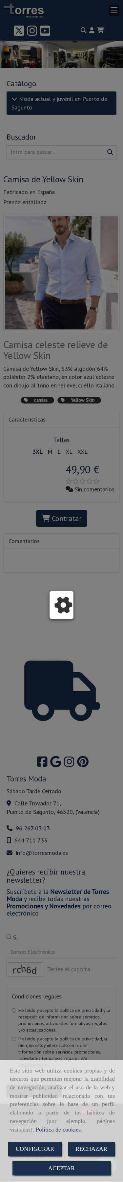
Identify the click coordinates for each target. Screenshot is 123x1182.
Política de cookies (58, 1129)
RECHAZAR (91, 1149)
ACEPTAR (61, 1168)
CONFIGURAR (35, 1149)
